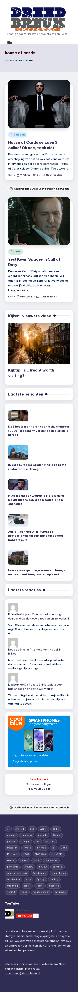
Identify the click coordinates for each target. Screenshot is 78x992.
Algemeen (18, 134)
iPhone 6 (41, 847)
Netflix (10, 860)
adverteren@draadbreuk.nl (22, 973)
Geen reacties (54, 175)
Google (26, 841)
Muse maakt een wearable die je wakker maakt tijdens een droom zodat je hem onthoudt (36, 500)
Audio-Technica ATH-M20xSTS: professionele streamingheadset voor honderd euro (35, 536)
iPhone (27, 847)
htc (37, 841)
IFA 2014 (49, 841)
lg (53, 847)
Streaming (12, 886)
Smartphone (39, 873)
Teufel (40, 886)
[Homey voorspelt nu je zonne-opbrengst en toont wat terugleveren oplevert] (18, 557)
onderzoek (51, 860)
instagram (12, 847)
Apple (43, 829)
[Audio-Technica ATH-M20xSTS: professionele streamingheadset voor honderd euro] (18, 520)
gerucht (11, 841)
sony (28, 879)
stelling (54, 879)
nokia (37, 860)
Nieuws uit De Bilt (39, 788)
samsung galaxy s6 (17, 873)
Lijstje (64, 847)
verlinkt (11, 892)
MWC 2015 (40, 854)
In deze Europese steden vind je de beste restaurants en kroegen (37, 467)
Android (19, 829)
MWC (26, 854)
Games (16, 251)
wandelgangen (41, 892)
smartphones (59, 873)
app (32, 829)
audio (56, 829)
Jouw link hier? (39, 779)
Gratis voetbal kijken (39, 784)
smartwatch (13, 879)
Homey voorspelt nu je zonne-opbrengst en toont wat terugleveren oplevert (37, 572)
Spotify (40, 879)
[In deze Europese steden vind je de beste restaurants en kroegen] (18, 452)
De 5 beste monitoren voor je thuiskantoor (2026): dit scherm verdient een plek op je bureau (38, 431)
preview (28, 866)
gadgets (42, 835)
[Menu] (9, 42)
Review (43, 866)
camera (11, 835)
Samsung (57, 866)
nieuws (24, 860)
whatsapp (60, 892)
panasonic (12, 866)
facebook (27, 835)
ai (8, 829)
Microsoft (12, 854)
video (24, 892)
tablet (27, 886)
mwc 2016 (57, 854)
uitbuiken (54, 886)
